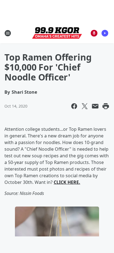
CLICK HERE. (67, 182)
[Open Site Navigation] (7, 33)
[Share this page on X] (85, 106)
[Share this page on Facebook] (74, 106)
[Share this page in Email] (95, 106)
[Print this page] (106, 106)
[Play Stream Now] (105, 33)
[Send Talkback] (94, 33)
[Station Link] (57, 33)
